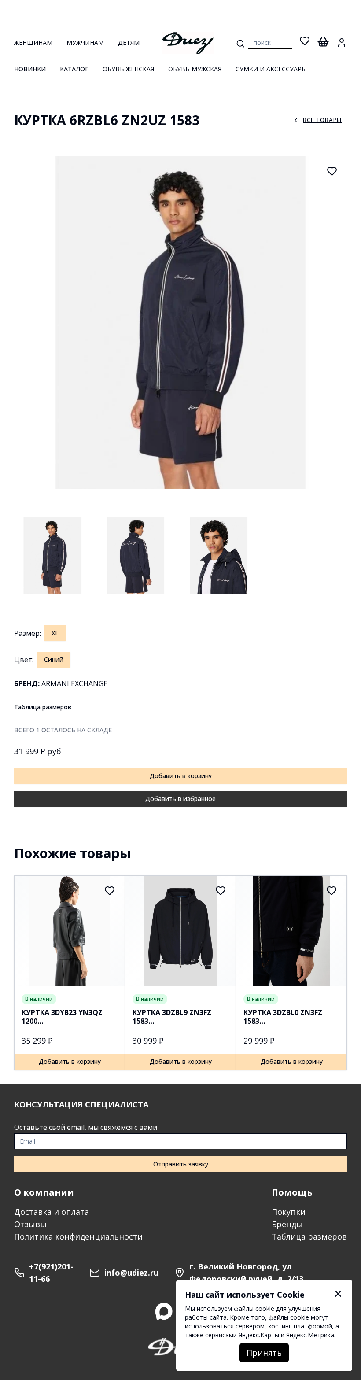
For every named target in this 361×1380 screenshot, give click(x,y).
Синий (53, 659)
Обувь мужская (194, 69)
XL (55, 633)
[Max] (164, 1311)
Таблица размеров (42, 707)
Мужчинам (85, 42)
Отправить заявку (180, 1164)
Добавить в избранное (180, 798)
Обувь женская (128, 69)
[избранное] (304, 43)
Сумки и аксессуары (271, 69)
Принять (264, 1352)
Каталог (74, 69)
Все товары (322, 120)
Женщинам (33, 42)
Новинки (30, 69)
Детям (129, 42)
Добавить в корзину (181, 775)
